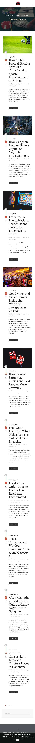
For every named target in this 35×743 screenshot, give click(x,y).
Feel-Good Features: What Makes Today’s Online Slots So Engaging (19, 434)
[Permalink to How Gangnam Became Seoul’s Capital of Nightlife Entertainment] (17, 125)
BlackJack (19, 159)
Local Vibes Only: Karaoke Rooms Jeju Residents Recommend (18, 490)
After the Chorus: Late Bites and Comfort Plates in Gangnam (19, 660)
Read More (13, 108)
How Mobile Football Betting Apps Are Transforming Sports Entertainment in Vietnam (19, 70)
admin (11, 84)
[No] (33, 738)
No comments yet (13, 160)
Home (7, 15)
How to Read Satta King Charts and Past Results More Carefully (19, 381)
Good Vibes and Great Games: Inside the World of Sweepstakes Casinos (19, 302)
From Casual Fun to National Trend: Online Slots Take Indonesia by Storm (19, 225)
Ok (17, 740)
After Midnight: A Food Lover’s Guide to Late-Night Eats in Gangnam (19, 604)
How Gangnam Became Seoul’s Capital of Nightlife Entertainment (19, 149)
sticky (18, 84)
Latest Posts (20, 391)
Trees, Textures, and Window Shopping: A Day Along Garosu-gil (20, 547)
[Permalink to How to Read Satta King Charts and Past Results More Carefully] (17, 358)
